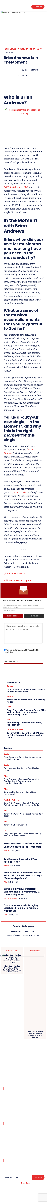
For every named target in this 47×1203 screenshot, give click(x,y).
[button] (23, 600)
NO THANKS (34, 616)
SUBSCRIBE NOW (13, 616)
